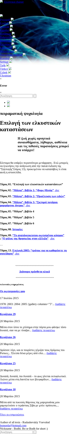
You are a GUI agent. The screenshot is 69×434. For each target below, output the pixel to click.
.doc (56, 190)
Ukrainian (5, 75)
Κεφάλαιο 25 (8, 363)
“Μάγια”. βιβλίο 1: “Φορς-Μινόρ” (33, 190)
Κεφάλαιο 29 (8, 314)
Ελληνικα (14, 1)
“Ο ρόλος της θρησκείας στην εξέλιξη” (25, 238)
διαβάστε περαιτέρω (43, 330)
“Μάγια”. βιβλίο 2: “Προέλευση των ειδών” (38, 196)
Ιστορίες (17, 229)
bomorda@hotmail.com (13, 425)
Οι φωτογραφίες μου (12, 291)
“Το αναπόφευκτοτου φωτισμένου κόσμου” (38, 235)
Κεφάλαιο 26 (8, 337)
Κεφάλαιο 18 (8, 389)
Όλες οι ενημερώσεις (12, 414)
